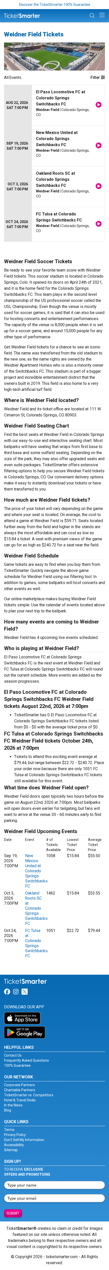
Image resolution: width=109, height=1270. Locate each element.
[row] (54, 105)
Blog (7, 1110)
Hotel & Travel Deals (20, 1100)
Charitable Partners (19, 1090)
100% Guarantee (17, 1065)
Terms (9, 1130)
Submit (13, 1213)
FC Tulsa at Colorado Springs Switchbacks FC (36, 943)
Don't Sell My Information (24, 1140)
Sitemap (11, 1150)
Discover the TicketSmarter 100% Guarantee (54, 5)
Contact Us (13, 1055)
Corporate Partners (19, 1085)
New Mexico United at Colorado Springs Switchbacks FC (36, 870)
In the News (13, 1105)
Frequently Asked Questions (26, 1060)
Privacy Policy (15, 1135)
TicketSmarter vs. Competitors (28, 1095)
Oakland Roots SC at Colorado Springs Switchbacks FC (36, 908)
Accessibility (14, 1145)
